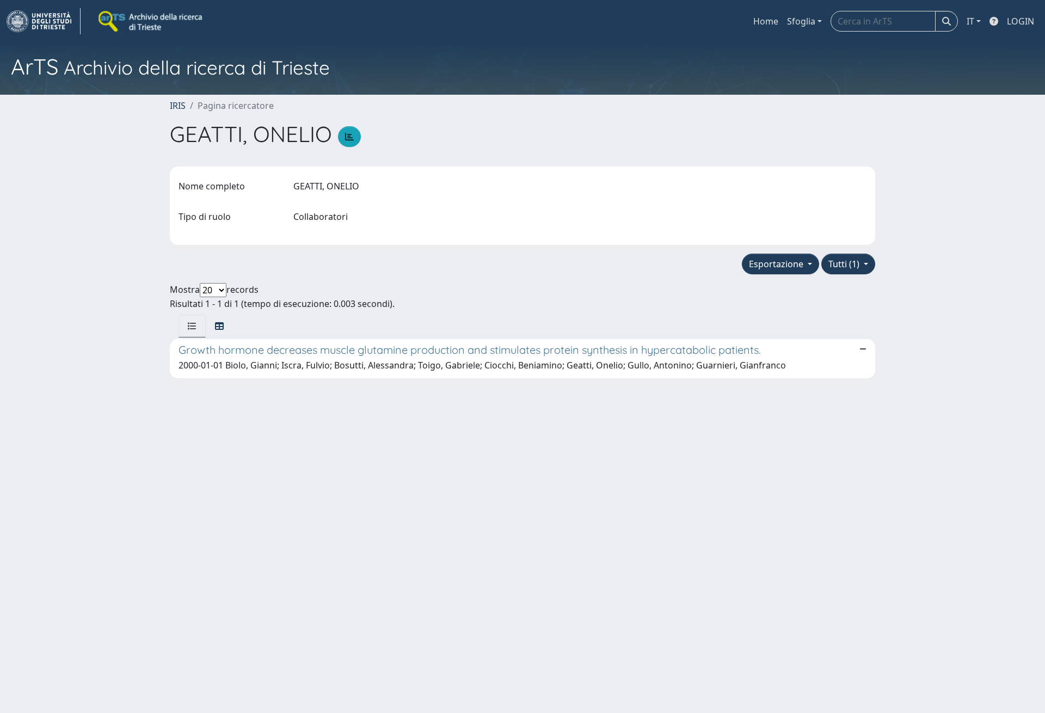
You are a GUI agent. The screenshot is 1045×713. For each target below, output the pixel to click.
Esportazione (777, 264)
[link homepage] (44, 21)
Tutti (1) (845, 264)
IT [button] (970, 21)
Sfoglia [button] (801, 21)
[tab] (192, 326)
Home (765, 21)
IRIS (178, 106)
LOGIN (1020, 21)
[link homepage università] (151, 21)
